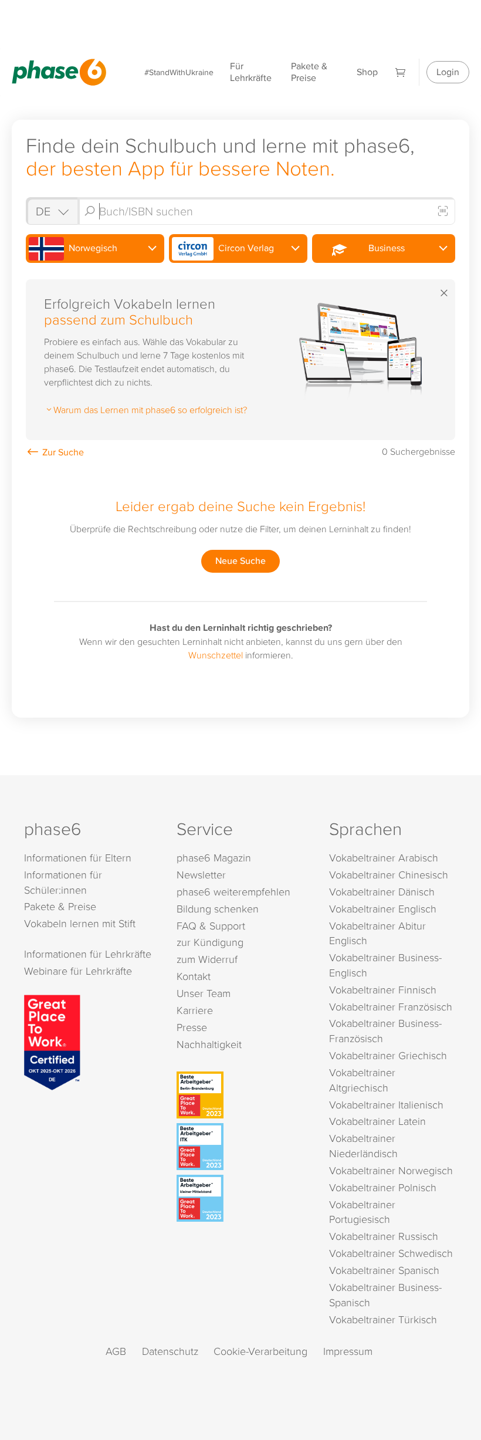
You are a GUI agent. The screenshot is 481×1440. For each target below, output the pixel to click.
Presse (192, 1027)
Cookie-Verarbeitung (260, 1351)
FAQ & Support (211, 925)
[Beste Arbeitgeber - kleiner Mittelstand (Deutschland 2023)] (242, 1198)
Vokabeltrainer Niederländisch (363, 1146)
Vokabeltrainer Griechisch (388, 1055)
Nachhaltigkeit (209, 1044)
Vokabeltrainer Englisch (382, 908)
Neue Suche (240, 560)
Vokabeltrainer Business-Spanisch (385, 1295)
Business (384, 248)
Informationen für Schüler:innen (63, 882)
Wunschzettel (215, 654)
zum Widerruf (207, 959)
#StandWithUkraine (179, 72)
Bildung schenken (218, 908)
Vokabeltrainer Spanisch (384, 1270)
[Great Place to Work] (52, 1041)
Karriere (195, 1010)
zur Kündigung (210, 942)
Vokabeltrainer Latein (377, 1121)
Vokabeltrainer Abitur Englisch (377, 933)
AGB (116, 1351)
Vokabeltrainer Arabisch (383, 857)
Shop (367, 72)
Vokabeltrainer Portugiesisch (362, 1212)
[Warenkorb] (400, 72)
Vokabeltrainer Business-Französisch (385, 1031)
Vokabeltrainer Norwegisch (391, 1170)
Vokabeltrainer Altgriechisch (362, 1080)
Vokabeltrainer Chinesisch (388, 874)
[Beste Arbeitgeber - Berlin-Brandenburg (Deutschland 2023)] (242, 1094)
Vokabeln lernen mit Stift (80, 923)
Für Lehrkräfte (251, 71)
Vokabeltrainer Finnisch (382, 989)
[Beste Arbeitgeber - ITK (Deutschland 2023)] (242, 1146)
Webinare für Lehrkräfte (78, 971)
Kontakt (194, 976)
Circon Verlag (245, 248)
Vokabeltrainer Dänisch (382, 891)
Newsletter (201, 874)
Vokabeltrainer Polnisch (382, 1187)
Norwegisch (91, 248)
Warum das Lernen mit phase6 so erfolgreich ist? (150, 409)
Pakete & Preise (309, 71)
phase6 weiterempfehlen (233, 891)
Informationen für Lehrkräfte (87, 954)
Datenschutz (170, 1351)
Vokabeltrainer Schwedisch (391, 1253)
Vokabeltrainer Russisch (383, 1236)
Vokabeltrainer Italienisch (386, 1104)
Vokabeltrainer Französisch (390, 1006)
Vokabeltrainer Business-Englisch (385, 965)
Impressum (347, 1351)
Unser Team (204, 993)
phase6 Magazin (214, 857)
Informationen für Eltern (77, 857)
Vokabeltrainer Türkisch (383, 1319)
